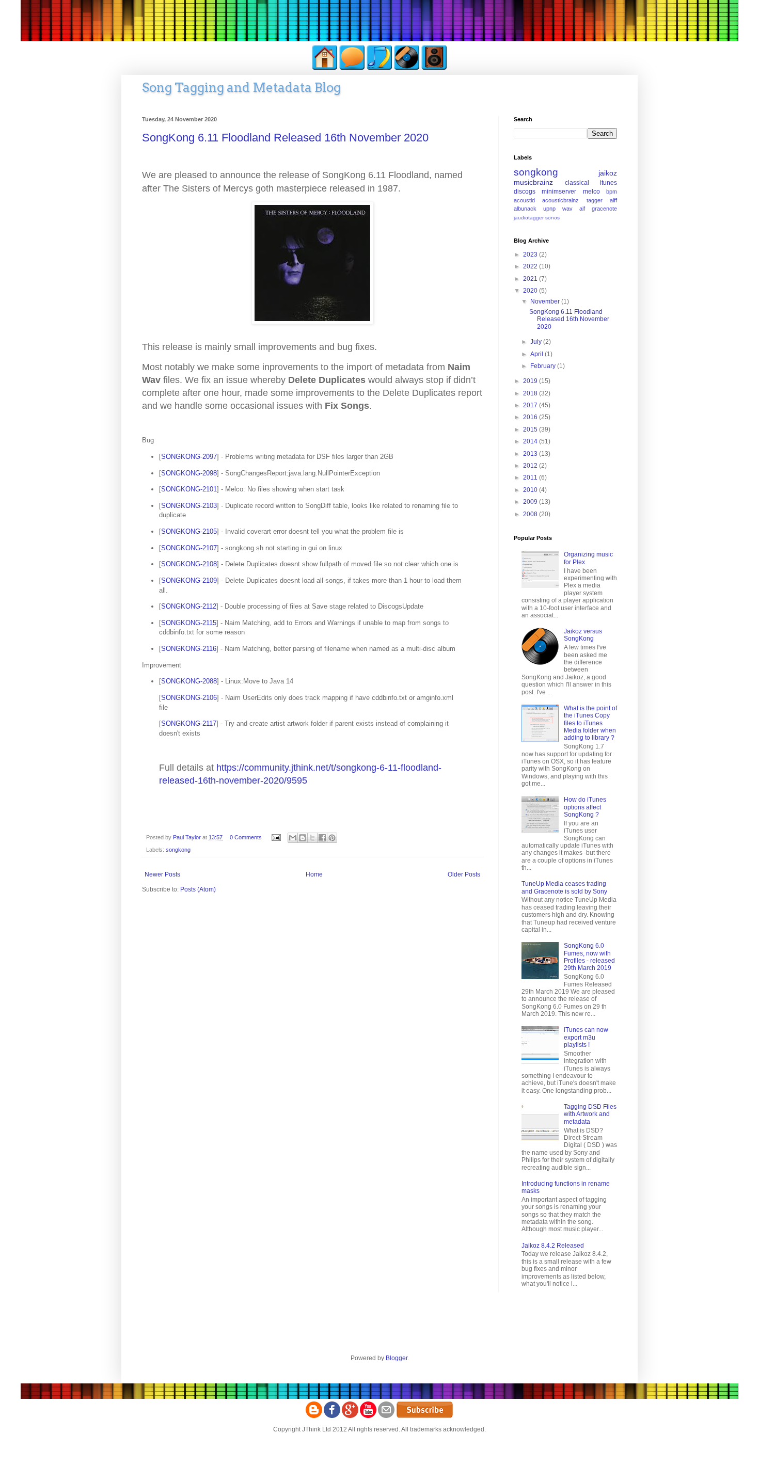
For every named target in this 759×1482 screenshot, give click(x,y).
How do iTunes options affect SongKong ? (585, 807)
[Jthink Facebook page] (332, 1416)
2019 (531, 381)
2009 (531, 501)
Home (314, 874)
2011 (531, 477)
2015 (531, 429)
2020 (531, 290)
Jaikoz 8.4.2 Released (552, 1245)
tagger (595, 200)
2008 (531, 514)
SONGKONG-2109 (189, 580)
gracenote (604, 208)
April (537, 354)
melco (591, 191)
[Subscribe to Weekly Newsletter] (424, 1416)
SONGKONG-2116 (188, 648)
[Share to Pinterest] (332, 838)
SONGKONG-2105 (189, 531)
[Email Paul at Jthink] (386, 1416)
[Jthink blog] (314, 1416)
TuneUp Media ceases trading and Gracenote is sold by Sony (564, 887)
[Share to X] (312, 838)
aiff (613, 200)
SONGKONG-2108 (189, 564)
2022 (531, 266)
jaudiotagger (529, 217)
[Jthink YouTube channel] (368, 1416)
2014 (531, 441)
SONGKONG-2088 (189, 681)
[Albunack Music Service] (434, 68)
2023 (531, 254)
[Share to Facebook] (322, 838)
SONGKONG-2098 (189, 473)
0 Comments (246, 837)
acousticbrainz (560, 200)
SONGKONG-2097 (189, 456)
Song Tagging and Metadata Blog (241, 87)
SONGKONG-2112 (188, 606)
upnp (549, 208)
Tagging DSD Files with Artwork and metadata (590, 1114)
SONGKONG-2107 (189, 548)
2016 (531, 417)
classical (577, 182)
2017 (531, 405)
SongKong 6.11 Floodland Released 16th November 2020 (285, 137)
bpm (611, 191)
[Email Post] (275, 837)
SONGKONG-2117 (188, 723)
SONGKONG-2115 (188, 623)
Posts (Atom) (198, 889)
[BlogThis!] (302, 838)
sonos (552, 217)
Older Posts (464, 874)
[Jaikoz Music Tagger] (407, 68)
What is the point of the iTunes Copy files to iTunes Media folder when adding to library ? (590, 723)
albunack (525, 208)
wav (567, 208)
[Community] (352, 68)
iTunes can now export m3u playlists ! (586, 1037)
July (536, 341)
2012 (531, 465)
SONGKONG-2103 (189, 505)
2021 (531, 278)
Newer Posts (162, 874)
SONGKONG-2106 (189, 698)
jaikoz (607, 173)
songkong (178, 850)
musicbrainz (533, 182)
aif (582, 208)
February (543, 366)
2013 (531, 453)
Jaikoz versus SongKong (583, 635)
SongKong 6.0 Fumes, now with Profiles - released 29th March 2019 (589, 956)
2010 (531, 489)
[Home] (325, 68)
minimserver (559, 191)
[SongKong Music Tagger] (379, 68)
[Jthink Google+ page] (350, 1416)
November (545, 301)
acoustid (524, 200)
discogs (524, 191)
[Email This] (293, 838)
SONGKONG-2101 (189, 489)
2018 (531, 393)
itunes (608, 182)
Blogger (396, 1358)
